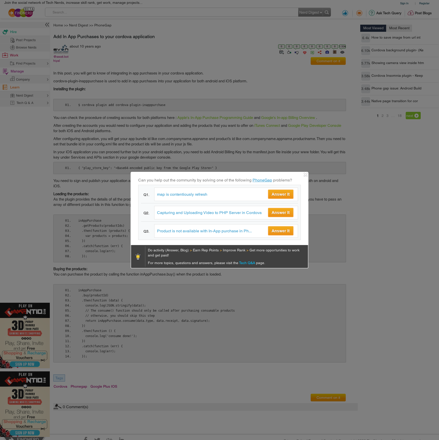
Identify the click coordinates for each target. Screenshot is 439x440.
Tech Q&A (247, 263)
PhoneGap (262, 180)
